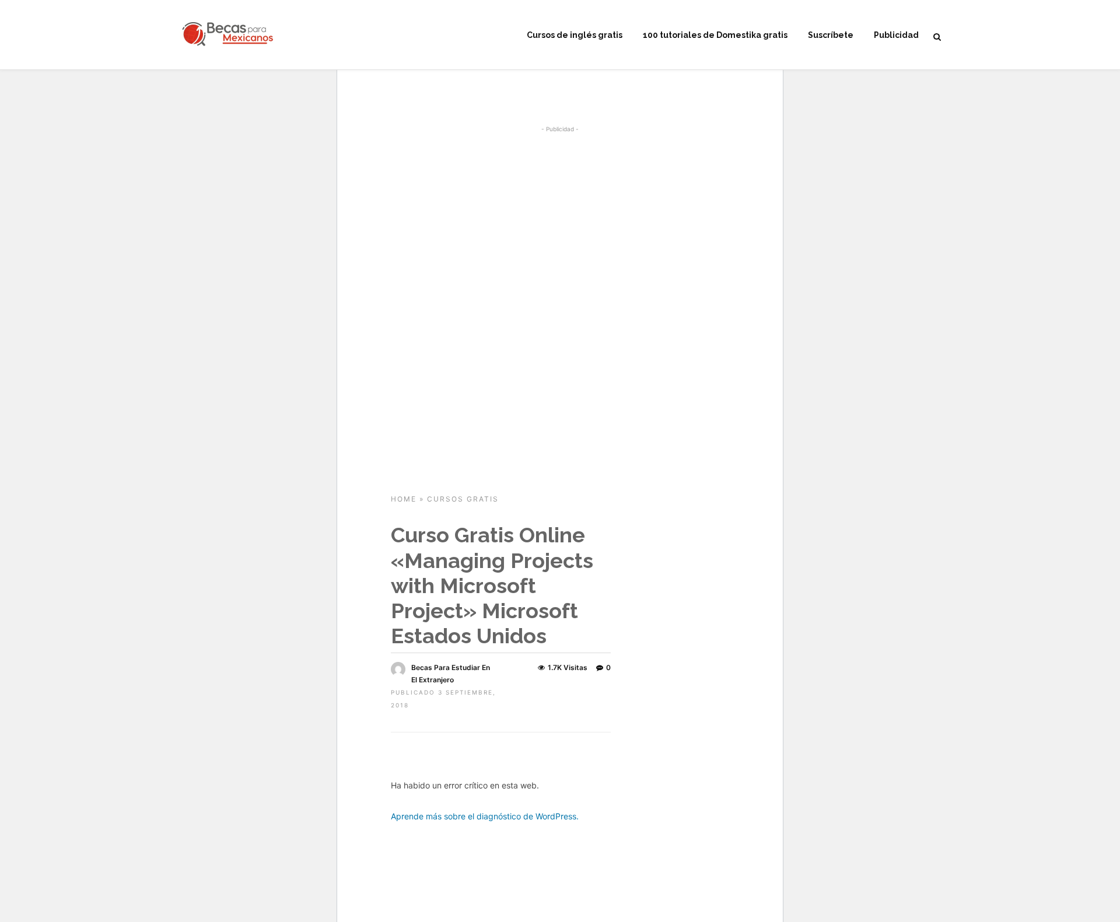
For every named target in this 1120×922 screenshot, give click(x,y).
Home (403, 499)
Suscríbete (830, 35)
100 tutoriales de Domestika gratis (715, 35)
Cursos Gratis (463, 499)
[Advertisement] (560, 221)
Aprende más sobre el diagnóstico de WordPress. (485, 816)
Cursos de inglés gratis (574, 35)
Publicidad (896, 35)
